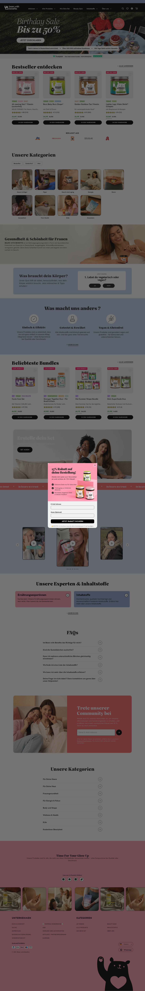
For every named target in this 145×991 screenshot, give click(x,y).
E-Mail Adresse (56, 504)
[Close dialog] (95, 465)
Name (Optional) (56, 512)
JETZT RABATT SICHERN (72, 521)
